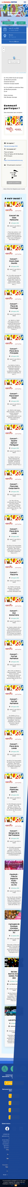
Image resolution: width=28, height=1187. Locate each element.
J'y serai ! (21, 23)
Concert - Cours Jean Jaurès (14, 261)
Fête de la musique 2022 (11, 146)
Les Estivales (14, 1020)
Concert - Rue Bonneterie (14, 613)
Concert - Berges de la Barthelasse (14, 833)
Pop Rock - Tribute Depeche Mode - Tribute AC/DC (14, 879)
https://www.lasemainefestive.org (13, 160)
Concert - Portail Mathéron (14, 656)
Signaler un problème (14, 182)
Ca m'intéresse (8, 23)
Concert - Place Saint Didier (14, 396)
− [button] (3, 50)
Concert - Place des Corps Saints (14, 486)
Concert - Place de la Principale (14, 351)
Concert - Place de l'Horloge (14, 306)
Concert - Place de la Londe (14, 531)
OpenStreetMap (23, 72)
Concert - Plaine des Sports (14, 789)
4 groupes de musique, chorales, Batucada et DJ (14, 928)
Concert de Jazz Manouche (14, 217)
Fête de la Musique (14, 41)
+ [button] (3, 48)
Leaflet (17, 72)
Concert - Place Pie (14, 573)
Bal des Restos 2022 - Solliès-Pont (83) (14, 975)
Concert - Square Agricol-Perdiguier (14, 442)
